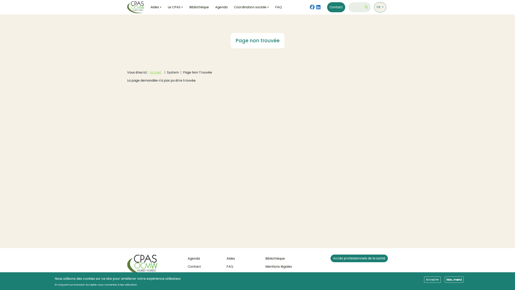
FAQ (278, 7)
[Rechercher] (366, 7)
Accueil (155, 72)
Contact (336, 7)
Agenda (221, 7)
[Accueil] (137, 7)
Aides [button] (154, 7)
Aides (231, 258)
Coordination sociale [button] (250, 7)
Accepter (432, 279)
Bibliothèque (199, 7)
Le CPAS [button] (174, 7)
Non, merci (454, 279)
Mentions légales (278, 266)
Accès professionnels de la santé (359, 258)
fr (379, 7)
